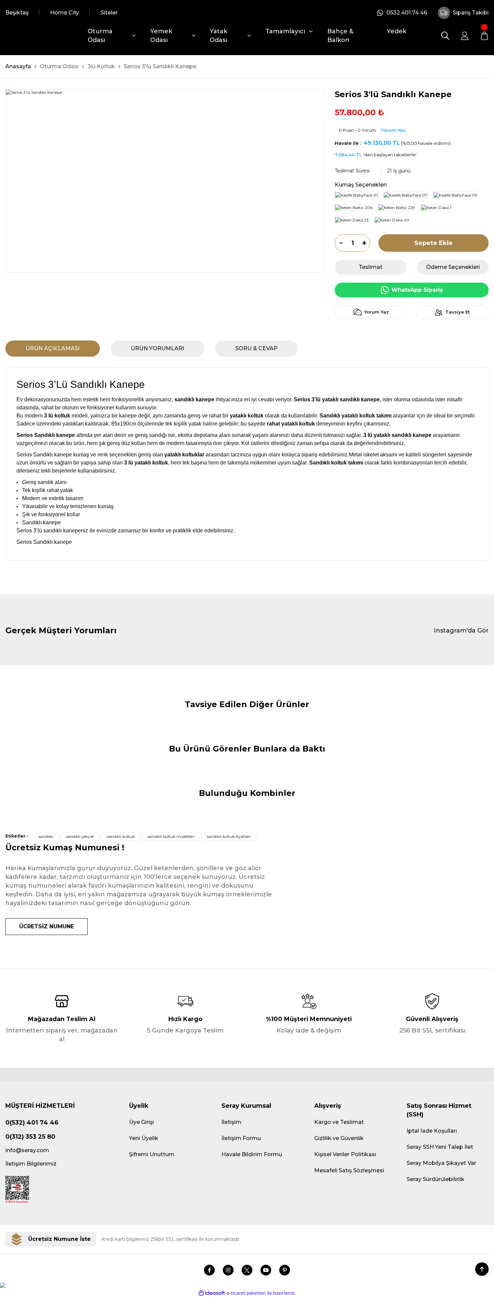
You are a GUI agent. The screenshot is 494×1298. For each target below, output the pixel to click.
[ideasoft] (211, 1293)
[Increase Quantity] (366, 243)
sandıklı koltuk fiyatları (229, 836)
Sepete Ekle (433, 243)
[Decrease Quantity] (339, 243)
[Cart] (484, 35)
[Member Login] (464, 35)
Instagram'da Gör (461, 630)
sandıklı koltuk (121, 836)
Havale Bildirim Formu (251, 1154)
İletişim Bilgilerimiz (30, 1164)
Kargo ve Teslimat (339, 1122)
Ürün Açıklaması (53, 348)
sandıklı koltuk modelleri (171, 836)
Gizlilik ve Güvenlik (339, 1138)
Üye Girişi (141, 1122)
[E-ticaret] (246, 1293)
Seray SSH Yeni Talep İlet (440, 1147)
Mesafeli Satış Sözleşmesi (349, 1170)
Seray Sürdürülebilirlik (435, 1179)
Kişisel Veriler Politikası (345, 1154)
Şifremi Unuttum (151, 1154)
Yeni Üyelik (143, 1138)
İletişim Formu (241, 1138)
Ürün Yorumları (157, 348)
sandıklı (46, 836)
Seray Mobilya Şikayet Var (441, 1163)
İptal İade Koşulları (432, 1131)
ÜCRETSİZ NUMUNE (46, 926)
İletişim (231, 1122)
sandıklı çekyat (80, 836)
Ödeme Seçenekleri (453, 267)
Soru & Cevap (256, 348)
